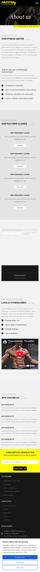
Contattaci (6, 520)
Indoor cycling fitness (10, 488)
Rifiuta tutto (20, 568)
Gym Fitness (7, 484)
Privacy (5, 509)
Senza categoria (8, 495)
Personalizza (20, 562)
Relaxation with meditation (11, 491)
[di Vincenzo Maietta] (14, 3)
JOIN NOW (20, 145)
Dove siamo (7, 513)
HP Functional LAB (9, 506)
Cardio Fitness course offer (11, 481)
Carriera (5, 516)
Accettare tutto (20, 557)
